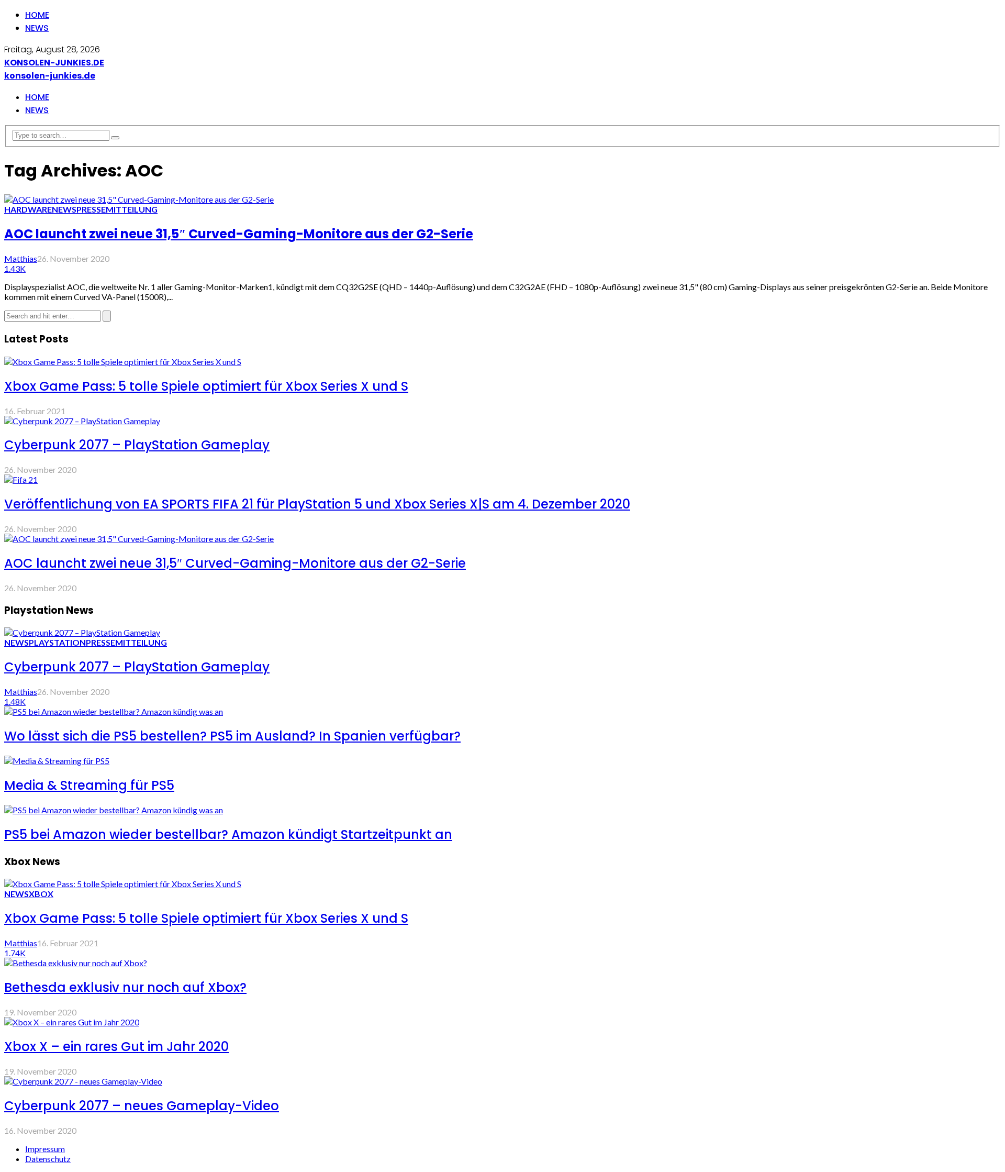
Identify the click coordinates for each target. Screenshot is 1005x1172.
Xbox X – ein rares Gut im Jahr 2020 (116, 1046)
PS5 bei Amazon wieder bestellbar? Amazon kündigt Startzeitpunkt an (228, 834)
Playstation (57, 642)
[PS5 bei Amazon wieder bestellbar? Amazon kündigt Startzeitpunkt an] (113, 810)
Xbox (41, 894)
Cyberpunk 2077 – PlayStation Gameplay (137, 445)
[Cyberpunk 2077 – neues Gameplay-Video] (83, 1081)
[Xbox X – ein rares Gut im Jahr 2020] (71, 1022)
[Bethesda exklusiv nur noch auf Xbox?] (75, 963)
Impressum (45, 1149)
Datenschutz (48, 1159)
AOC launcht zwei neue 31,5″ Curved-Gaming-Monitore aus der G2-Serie (238, 233)
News (37, 28)
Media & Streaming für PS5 (89, 785)
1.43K (15, 268)
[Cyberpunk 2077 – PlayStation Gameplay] (82, 421)
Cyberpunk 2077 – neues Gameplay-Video (141, 1105)
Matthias (20, 258)
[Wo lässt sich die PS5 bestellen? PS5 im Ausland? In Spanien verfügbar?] (113, 711)
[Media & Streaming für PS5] (56, 761)
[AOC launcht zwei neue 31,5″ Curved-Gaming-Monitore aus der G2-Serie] (139, 199)
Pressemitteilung (117, 209)
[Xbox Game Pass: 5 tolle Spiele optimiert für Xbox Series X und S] (122, 362)
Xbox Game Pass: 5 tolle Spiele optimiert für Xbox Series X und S (206, 386)
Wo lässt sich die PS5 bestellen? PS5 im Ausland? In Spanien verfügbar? (232, 736)
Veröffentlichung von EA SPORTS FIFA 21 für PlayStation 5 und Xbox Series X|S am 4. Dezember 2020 (317, 504)
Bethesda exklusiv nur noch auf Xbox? (125, 987)
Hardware (28, 209)
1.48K (15, 701)
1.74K (15, 953)
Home (37, 15)
